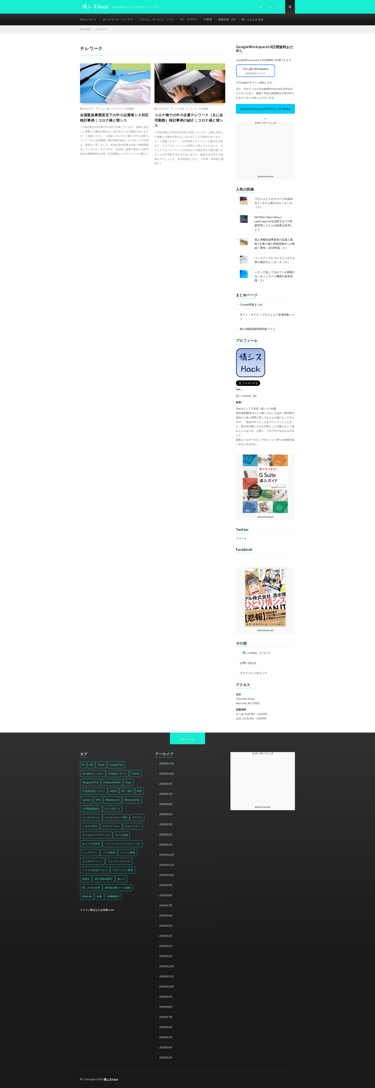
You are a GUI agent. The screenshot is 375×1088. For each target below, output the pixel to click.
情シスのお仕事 (91, 887)
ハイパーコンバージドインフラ (122, 843)
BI (83, 764)
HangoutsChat (90, 782)
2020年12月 (166, 763)
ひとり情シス (112, 808)
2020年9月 (165, 783)
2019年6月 (165, 915)
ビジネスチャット (92, 861)
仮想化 (86, 878)
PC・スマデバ (189, 19)
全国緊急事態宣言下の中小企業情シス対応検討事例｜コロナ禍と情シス (114, 117)
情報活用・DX (226, 19)
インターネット (91, 817)
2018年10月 (166, 986)
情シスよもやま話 (252, 19)
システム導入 (89, 826)
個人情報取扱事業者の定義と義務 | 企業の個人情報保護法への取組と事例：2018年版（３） (274, 243)
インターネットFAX (116, 817)
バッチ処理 (108, 852)
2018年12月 (166, 966)
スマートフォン (111, 826)
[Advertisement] (267, 148)
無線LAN (87, 896)
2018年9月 (165, 996)
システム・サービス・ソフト (156, 19)
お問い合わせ (248, 662)
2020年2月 (165, 834)
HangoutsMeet (112, 782)
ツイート (241, 538)
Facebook (244, 549)
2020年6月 (165, 804)
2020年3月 (165, 824)
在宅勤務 (129, 108)
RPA (139, 791)
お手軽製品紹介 (91, 808)
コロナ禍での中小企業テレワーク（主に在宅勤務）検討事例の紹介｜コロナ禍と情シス (188, 120)
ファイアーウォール (118, 861)
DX (91, 764)
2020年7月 (165, 794)
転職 (99, 896)
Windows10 (112, 799)
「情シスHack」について (255, 652)
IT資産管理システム (93, 791)
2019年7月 (165, 905)
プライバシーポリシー (253, 673)
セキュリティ (88, 19)
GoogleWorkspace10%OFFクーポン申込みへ (265, 110)
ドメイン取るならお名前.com (97, 909)
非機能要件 (113, 896)
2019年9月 (165, 885)
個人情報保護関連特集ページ (257, 328)
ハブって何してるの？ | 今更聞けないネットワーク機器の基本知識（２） (274, 276)
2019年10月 (166, 875)
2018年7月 (165, 1017)
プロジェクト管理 (122, 870)
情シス (121, 878)
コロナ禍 (104, 108)
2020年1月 (165, 844)
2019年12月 (166, 854)
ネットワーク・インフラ (118, 19)
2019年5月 (165, 925)
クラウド (137, 817)
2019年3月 (165, 935)
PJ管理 (208, 19)
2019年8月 (165, 895)
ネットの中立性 (91, 843)
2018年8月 (165, 1006)
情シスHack (111, 1079)
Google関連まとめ (251, 304)
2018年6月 (165, 1027)
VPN (98, 799)
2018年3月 (165, 1057)
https (128, 782)
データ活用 (121, 834)
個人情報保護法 (103, 878)
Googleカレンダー (92, 773)
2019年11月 (166, 865)
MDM (113, 791)
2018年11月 (166, 976)
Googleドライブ (117, 773)
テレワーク (117, 108)
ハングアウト (89, 852)
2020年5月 (165, 814)
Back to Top (187, 739)
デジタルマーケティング (96, 834)
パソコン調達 (127, 852)
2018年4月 (165, 1047)
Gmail (101, 764)
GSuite (135, 773)
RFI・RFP (126, 791)
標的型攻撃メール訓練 (117, 887)
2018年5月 (165, 1037)
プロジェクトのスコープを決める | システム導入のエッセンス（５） (273, 203)
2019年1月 (165, 956)
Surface (86, 799)
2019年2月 (165, 946)
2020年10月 (166, 773)
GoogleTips (116, 764)
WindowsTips (132, 799)
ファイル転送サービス (95, 870)
